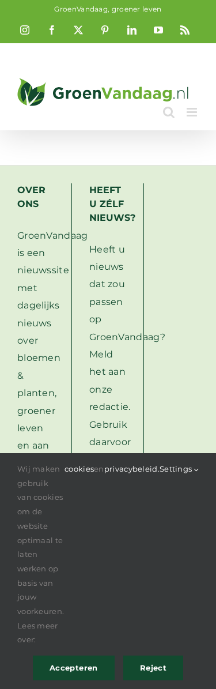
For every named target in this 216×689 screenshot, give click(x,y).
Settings (177, 468)
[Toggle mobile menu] (193, 112)
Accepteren (74, 667)
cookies (79, 468)
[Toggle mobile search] (169, 112)
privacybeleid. (132, 468)
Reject (153, 667)
